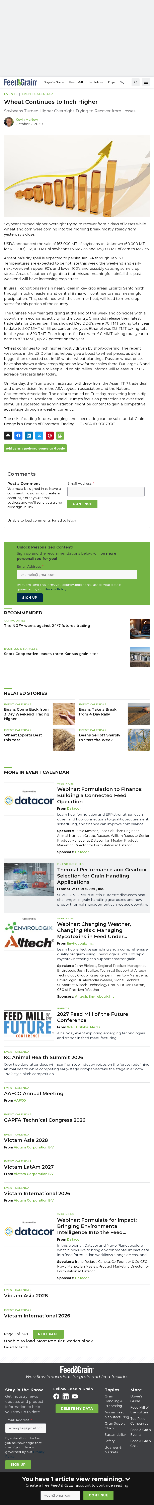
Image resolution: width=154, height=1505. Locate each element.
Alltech (81, 996)
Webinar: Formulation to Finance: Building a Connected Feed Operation (100, 795)
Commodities (15, 620)
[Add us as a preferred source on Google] (60, 436)
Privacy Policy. (56, 589)
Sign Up (29, 598)
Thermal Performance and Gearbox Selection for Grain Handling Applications (101, 876)
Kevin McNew (27, 120)
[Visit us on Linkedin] (66, 1396)
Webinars (65, 783)
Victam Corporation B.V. (34, 1147)
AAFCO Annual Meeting (34, 1093)
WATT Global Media (83, 1027)
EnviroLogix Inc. (80, 943)
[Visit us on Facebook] (56, 1396)
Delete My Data (77, 1408)
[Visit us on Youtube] (75, 1396)
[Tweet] (39, 436)
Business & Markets (21, 648)
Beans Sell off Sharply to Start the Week (99, 737)
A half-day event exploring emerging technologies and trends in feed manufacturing (101, 1035)
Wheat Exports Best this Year (23, 737)
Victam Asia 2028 (26, 1140)
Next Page (48, 1334)
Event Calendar (37, 94)
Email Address (80, 483)
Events (10, 94)
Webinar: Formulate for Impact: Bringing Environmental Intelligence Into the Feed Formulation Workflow (97, 1226)
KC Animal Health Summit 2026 (43, 1057)
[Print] (8, 436)
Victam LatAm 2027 (29, 1167)
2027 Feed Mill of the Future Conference (92, 1017)
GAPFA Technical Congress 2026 (44, 1120)
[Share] (18, 436)
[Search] (136, 82)
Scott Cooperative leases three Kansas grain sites (51, 654)
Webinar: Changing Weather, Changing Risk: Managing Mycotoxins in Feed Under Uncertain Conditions (94, 930)
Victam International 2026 (37, 1193)
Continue (98, 1495)
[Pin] (50, 436)
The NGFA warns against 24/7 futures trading (47, 626)
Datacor (74, 808)
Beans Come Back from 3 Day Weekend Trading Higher (26, 714)
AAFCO (20, 1100)
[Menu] (146, 82)
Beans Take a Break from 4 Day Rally (98, 711)
